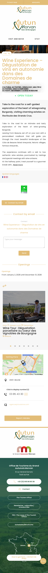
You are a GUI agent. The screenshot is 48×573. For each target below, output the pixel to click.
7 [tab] (37, 346)
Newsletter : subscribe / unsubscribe (24, 506)
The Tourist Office (24, 497)
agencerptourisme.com (19, 404)
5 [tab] (28, 346)
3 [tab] (19, 346)
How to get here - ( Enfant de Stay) (24, 558)
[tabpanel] (24, 315)
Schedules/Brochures (24, 525)
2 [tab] (15, 346)
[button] (16, 39)
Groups (36, 2)
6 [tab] (33, 346)
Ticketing (12, 2)
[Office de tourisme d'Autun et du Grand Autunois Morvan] (23, 25)
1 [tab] (10, 346)
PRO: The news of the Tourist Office (24, 516)
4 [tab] (24, 346)
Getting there (12, 357)
